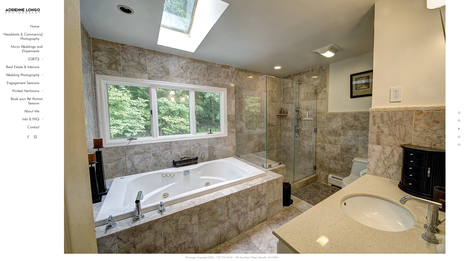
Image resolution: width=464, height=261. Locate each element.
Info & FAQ (30, 119)
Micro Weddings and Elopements (27, 48)
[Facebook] (28, 137)
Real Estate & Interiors (22, 67)
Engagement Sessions (23, 83)
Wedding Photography (22, 75)
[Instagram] (35, 137)
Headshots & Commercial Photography (23, 36)
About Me (31, 111)
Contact (33, 127)
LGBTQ (33, 59)
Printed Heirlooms (25, 91)
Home (34, 26)
